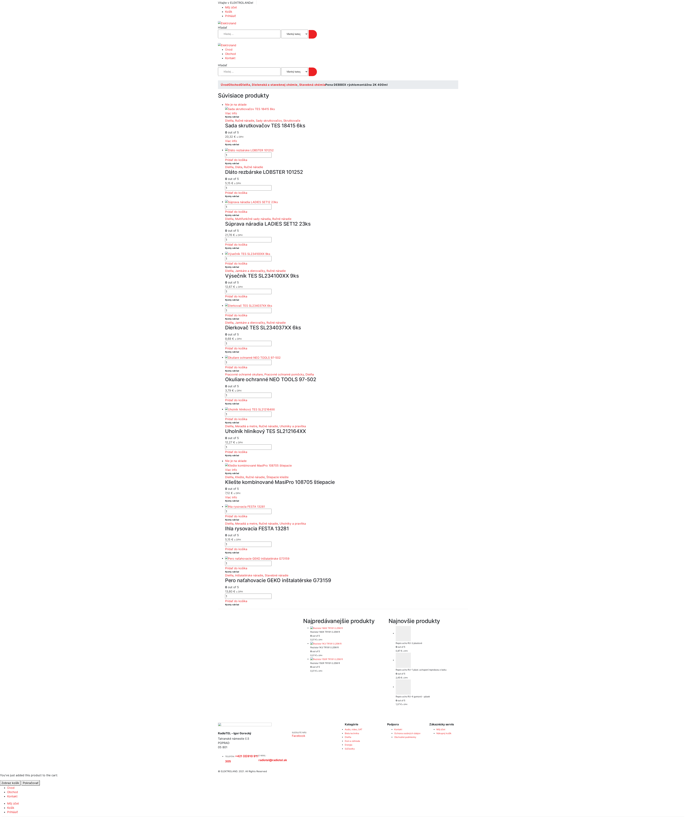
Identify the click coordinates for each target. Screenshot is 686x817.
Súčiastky (350, 748)
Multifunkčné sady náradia (253, 219)
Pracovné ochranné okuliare (244, 374)
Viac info (231, 113)
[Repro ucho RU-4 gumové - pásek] (432, 687)
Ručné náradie (244, 120)
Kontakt (230, 58)
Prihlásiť (230, 16)
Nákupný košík (443, 733)
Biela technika (352, 733)
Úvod (228, 49)
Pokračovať (30, 783)
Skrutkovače (291, 120)
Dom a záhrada (352, 741)
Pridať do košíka (236, 160)
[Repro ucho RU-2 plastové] (432, 633)
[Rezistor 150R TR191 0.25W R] (346, 659)
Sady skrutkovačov (269, 120)
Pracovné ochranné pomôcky (284, 374)
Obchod (230, 54)
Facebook (298, 736)
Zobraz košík (10, 783)
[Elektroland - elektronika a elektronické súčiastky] (227, 23)
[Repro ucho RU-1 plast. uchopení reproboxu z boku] (432, 660)
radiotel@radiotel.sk (273, 760)
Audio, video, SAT (353, 729)
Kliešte (239, 477)
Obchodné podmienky (405, 737)
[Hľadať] (313, 34)
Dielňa (229, 120)
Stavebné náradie (276, 575)
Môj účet (231, 7)
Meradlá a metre (246, 426)
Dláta (238, 167)
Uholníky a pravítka (293, 426)
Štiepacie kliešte (277, 477)
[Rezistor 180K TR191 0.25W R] (346, 628)
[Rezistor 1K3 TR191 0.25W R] (346, 644)
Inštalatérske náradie (249, 575)
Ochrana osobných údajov (407, 733)
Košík (228, 11)
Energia (348, 744)
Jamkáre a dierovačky (250, 271)
